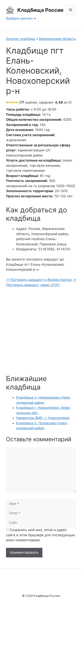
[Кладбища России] (10, 10)
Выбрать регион (19, 18)
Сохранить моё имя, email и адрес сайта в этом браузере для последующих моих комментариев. (40, 535)
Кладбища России (40, 10)
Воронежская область (57, 39)
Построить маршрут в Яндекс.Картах (39, 280)
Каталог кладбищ (20, 39)
